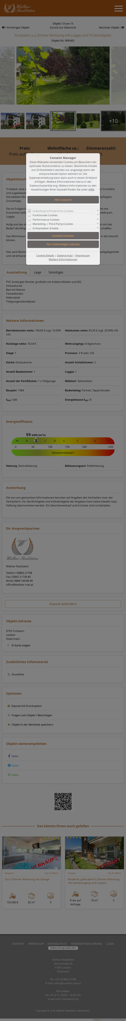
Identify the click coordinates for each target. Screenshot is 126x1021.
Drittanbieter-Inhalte (45, 228)
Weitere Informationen (63, 259)
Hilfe (91, 189)
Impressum (82, 255)
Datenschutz (65, 255)
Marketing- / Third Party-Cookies (53, 224)
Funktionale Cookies (45, 215)
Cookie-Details (45, 255)
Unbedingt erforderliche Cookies (53, 211)
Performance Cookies (46, 219)
